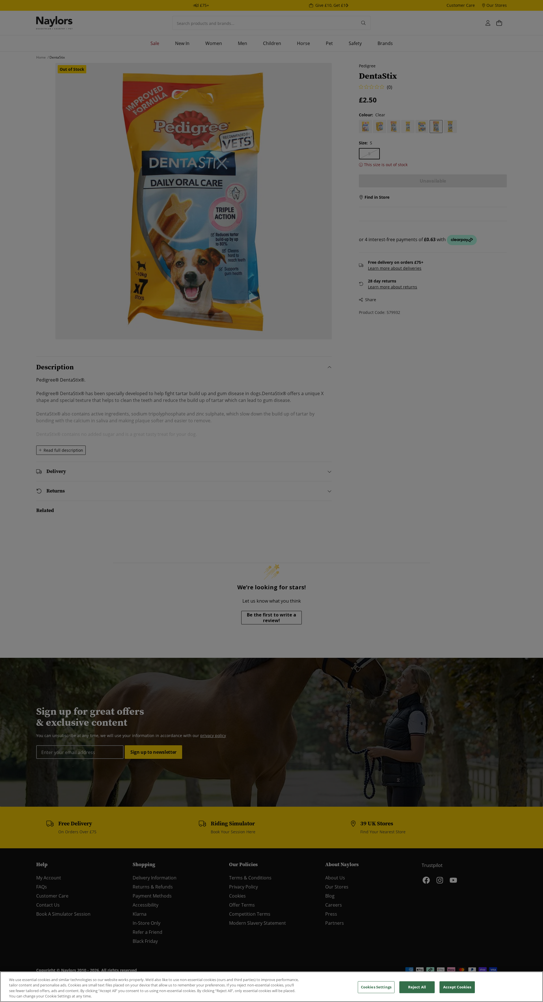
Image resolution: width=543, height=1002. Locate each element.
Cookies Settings (376, 987)
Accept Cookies (457, 987)
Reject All (417, 987)
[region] (271, 986)
